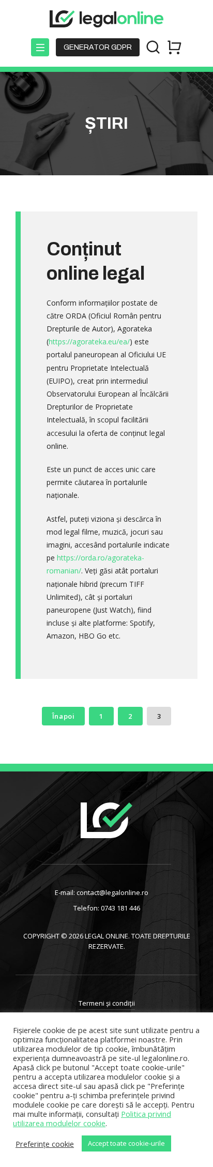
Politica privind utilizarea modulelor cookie (92, 1118)
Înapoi (63, 716)
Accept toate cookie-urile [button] (126, 1143)
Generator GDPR (98, 47)
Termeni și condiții (107, 1003)
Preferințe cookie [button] (45, 1143)
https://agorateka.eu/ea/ (89, 341)
